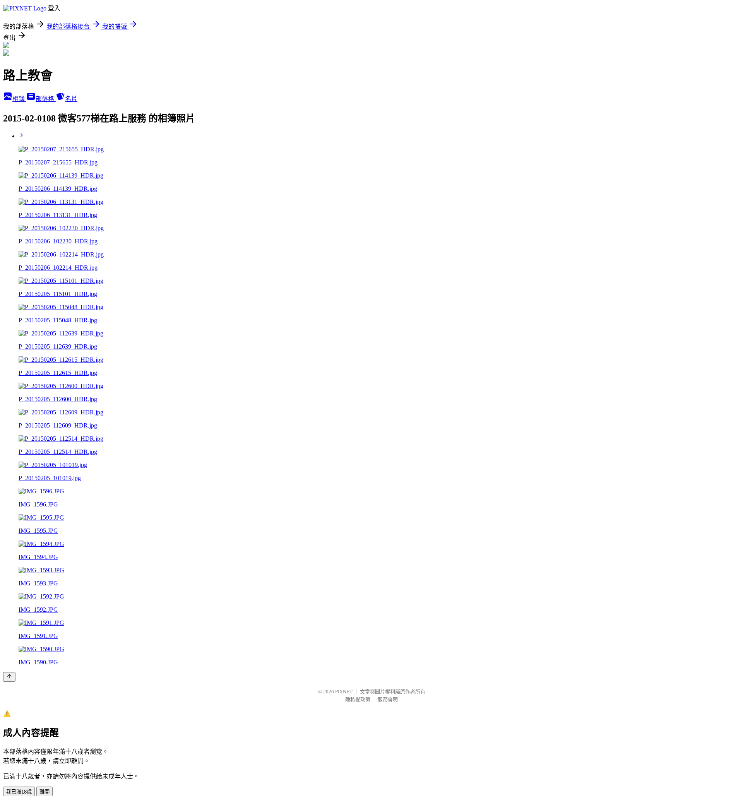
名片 (71, 99)
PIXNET (344, 692)
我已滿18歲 (19, 792)
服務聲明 (388, 699)
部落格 (46, 99)
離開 (44, 792)
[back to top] (9, 677)
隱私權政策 (357, 699)
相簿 (19, 99)
